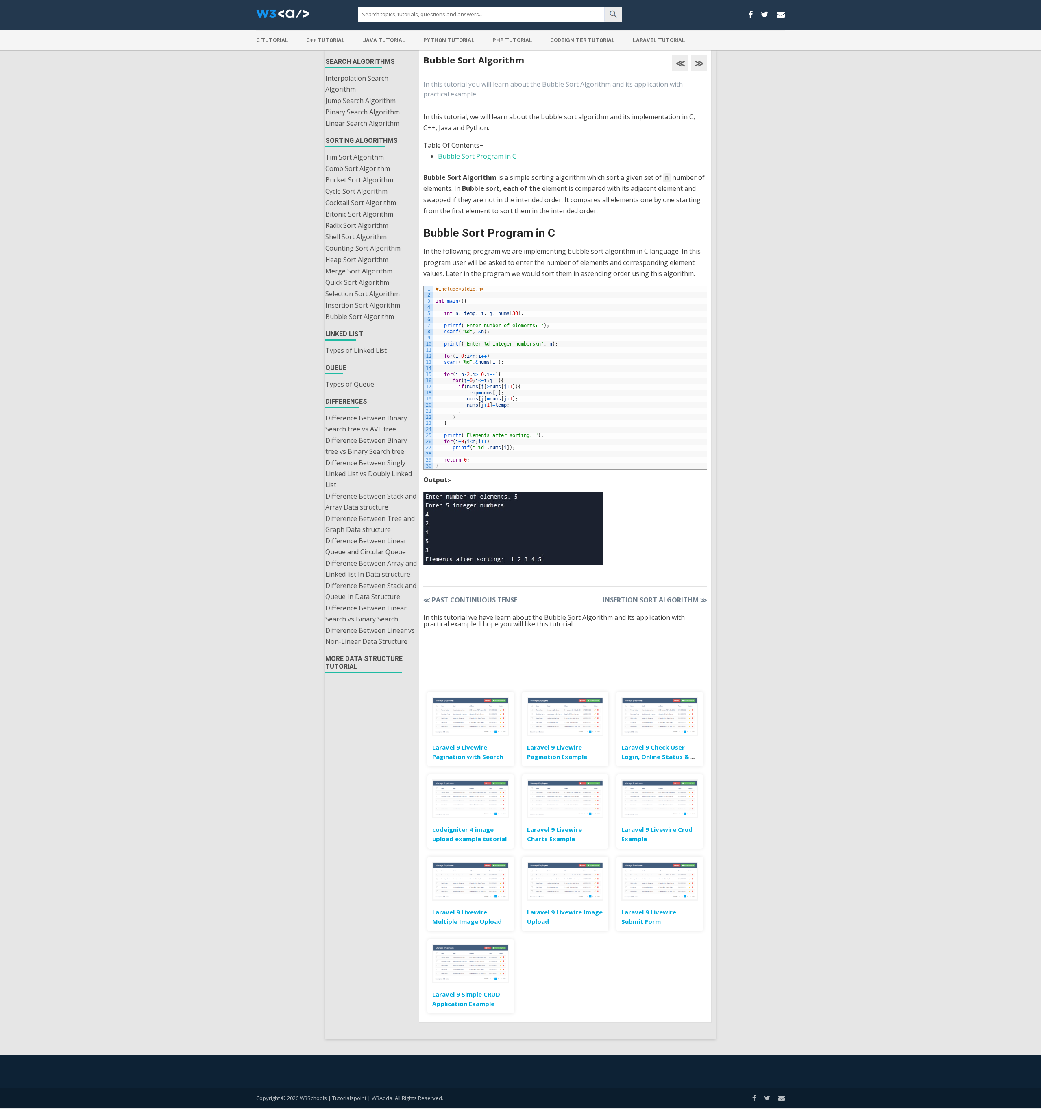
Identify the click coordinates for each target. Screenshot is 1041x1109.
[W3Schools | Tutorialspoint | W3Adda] (282, 16)
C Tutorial (272, 40)
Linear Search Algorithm (362, 123)
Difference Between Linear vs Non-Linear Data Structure (370, 636)
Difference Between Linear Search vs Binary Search (366, 613)
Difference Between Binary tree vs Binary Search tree (366, 446)
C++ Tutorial (325, 40)
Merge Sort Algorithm (358, 271)
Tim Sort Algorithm (354, 157)
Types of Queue (349, 384)
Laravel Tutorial (659, 40)
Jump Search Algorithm (360, 100)
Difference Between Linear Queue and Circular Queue (366, 546)
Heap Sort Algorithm (356, 259)
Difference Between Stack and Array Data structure (370, 502)
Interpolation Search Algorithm (356, 84)
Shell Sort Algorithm (356, 236)
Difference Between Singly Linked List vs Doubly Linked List (368, 473)
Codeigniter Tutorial (582, 40)
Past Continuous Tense (470, 599)
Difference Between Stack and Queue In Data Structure (370, 591)
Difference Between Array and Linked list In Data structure (371, 569)
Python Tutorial (449, 40)
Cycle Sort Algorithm (356, 191)
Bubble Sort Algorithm (359, 316)
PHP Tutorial (512, 40)
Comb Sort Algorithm (357, 168)
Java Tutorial (384, 40)
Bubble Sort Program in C (477, 156)
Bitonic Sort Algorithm (359, 214)
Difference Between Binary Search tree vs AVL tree (366, 423)
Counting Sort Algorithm (363, 248)
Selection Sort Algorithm (362, 293)
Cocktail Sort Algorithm (360, 202)
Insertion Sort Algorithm (362, 305)
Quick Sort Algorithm (357, 282)
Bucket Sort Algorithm (359, 179)
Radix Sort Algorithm (356, 225)
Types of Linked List (356, 350)
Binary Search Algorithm (362, 111)
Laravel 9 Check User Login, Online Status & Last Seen (655, 756)
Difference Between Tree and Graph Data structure (370, 524)
